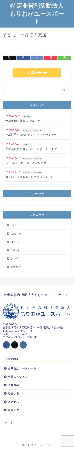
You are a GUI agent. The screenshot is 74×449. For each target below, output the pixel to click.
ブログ (26, 144)
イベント (27, 130)
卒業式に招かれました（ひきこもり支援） (32, 148)
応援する (13, 393)
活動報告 (37, 172)
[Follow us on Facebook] (6, 345)
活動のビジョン (18, 376)
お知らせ (27, 116)
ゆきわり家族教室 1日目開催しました (29, 176)
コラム (14, 241)
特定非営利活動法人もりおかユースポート (37, 13)
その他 (14, 250)
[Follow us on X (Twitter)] (14, 345)
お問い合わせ (37, 73)
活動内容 (13, 385)
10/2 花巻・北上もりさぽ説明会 (26, 162)
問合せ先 (13, 410)
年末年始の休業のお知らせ (22, 120)
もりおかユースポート (22, 368)
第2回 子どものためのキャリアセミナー (31, 134)
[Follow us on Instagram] (23, 345)
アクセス (13, 401)
